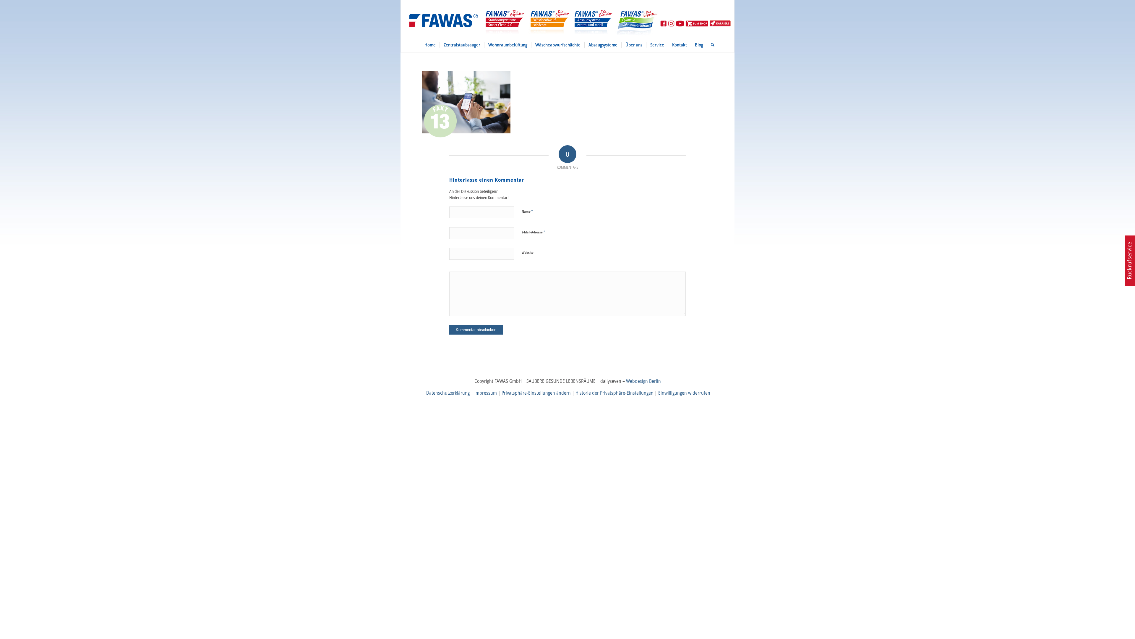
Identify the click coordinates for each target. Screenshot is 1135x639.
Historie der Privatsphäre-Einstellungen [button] (614, 393)
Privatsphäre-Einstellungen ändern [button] (536, 393)
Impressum (485, 393)
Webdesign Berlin (643, 381)
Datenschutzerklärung (448, 393)
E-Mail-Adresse (533, 232)
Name (527, 211)
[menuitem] (430, 44)
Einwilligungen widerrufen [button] (684, 393)
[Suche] (710, 44)
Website (528, 252)
